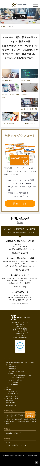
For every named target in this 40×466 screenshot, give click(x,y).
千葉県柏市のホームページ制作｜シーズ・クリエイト (21, 362)
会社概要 (8, 389)
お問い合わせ (9, 400)
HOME (3, 26)
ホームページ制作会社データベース (16, 445)
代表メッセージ (12, 391)
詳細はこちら (20, 203)
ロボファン (9, 443)
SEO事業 (10, 373)
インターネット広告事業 (15, 380)
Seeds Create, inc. (19, 455)
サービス (8, 365)
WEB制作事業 (12, 366)
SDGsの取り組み (10, 403)
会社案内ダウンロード (12, 396)
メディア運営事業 (13, 382)
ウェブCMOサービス (14, 384)
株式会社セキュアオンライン (14, 433)
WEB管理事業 (12, 369)
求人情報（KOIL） (13, 393)
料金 (7, 387)
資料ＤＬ (30, 415)
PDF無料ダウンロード (12, 398)
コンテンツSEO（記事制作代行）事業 (20, 375)
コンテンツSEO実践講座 (17, 377)
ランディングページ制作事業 (10, 96)
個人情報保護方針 (11, 405)
